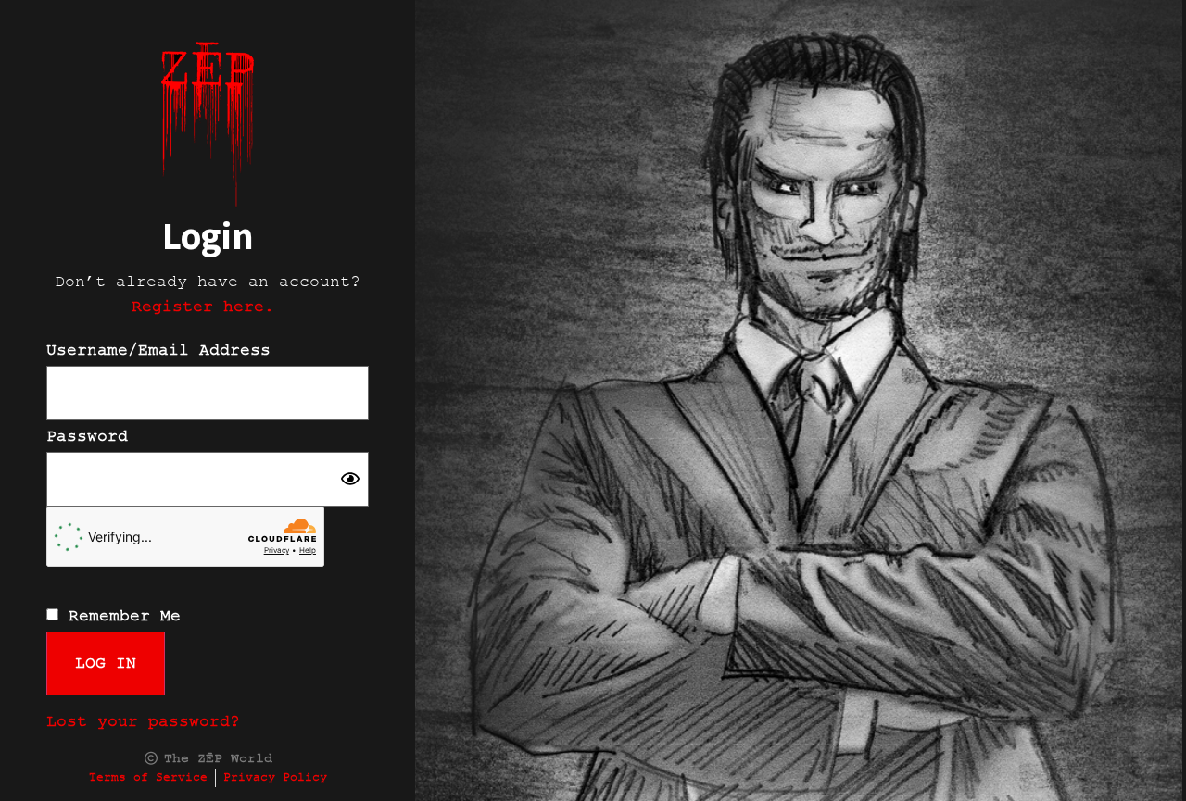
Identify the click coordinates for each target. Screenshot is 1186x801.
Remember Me (119, 616)
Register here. (208, 306)
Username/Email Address (158, 350)
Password (87, 436)
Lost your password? (143, 721)
